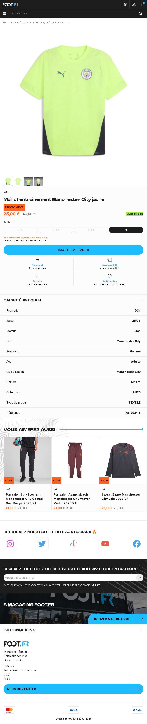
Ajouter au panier (73, 250)
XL (126, 229)
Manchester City (60, 22)
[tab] (73, 300)
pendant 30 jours (37, 284)
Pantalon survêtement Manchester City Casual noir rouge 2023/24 (24, 499)
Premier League (39, 22)
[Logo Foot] (37, 4)
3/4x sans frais (37, 268)
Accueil (15, 22)
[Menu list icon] (4, 13)
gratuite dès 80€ (109, 268)
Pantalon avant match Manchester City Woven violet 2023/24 (72, 499)
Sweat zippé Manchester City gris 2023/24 (121, 497)
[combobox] (78, 13)
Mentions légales (16, 652)
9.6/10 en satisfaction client (109, 284)
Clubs (25, 22)
